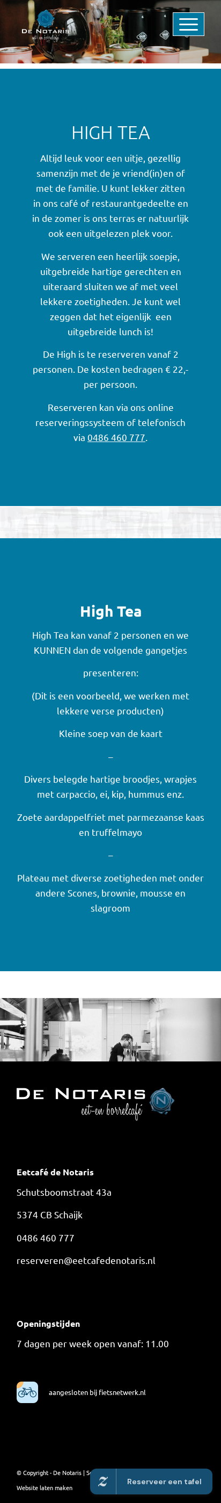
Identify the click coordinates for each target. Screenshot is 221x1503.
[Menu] (171, 21)
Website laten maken (44, 1487)
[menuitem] (171, 21)
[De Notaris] (92, 21)
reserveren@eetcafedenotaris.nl (86, 1260)
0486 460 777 (116, 437)
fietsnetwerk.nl (121, 1392)
